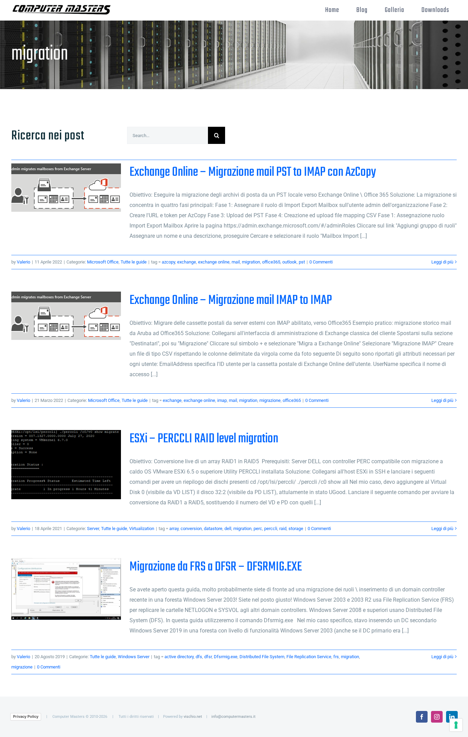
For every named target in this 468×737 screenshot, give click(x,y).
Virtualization (141, 528)
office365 (271, 262)
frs (336, 656)
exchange (186, 262)
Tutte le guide (134, 262)
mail (236, 262)
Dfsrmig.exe (225, 656)
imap (222, 400)
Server (93, 528)
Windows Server (133, 656)
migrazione (270, 400)
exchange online (214, 262)
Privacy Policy (25, 716)
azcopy (168, 262)
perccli (270, 528)
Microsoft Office (103, 262)
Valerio (23, 262)
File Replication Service (308, 656)
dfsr (208, 656)
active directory (179, 656)
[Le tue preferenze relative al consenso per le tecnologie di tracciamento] (456, 725)
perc (258, 528)
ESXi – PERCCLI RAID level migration (66, 465)
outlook (289, 262)
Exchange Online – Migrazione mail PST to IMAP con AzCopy (66, 188)
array (173, 528)
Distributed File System (261, 656)
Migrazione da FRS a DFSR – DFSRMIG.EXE (66, 589)
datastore (213, 528)
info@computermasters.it (233, 716)
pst (302, 262)
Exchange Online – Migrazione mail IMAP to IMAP (66, 316)
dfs (199, 656)
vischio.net (193, 716)
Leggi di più (442, 262)
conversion (191, 528)
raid (282, 528)
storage (295, 528)
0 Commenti (321, 262)
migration (251, 262)
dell (227, 528)
